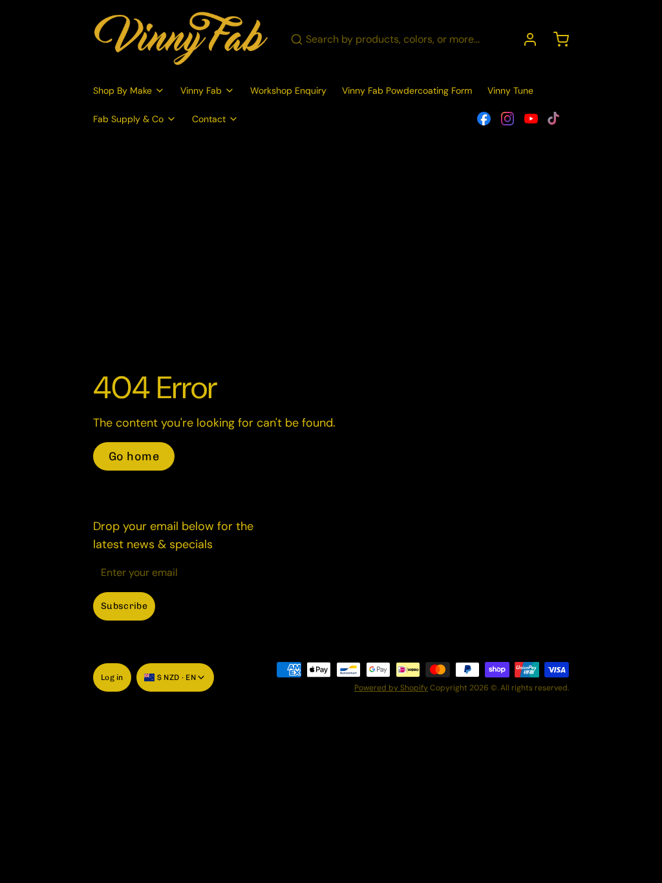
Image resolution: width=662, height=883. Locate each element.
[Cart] (556, 39)
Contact (209, 119)
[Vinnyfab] (181, 39)
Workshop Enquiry (288, 90)
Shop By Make (122, 90)
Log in (112, 677)
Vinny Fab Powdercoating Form (407, 90)
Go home (134, 456)
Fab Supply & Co (128, 119)
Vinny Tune (510, 90)
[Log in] (525, 39)
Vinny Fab (201, 90)
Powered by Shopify (391, 688)
